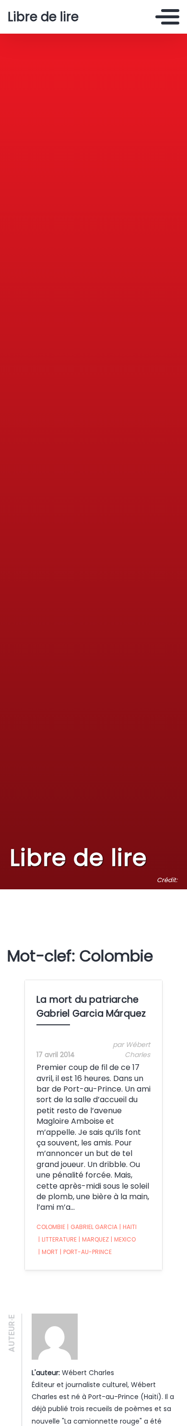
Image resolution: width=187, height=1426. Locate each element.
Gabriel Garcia (92, 1227)
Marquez (94, 1239)
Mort (48, 1252)
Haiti (128, 1227)
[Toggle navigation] (167, 17)
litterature (57, 1239)
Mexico (123, 1239)
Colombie (50, 1227)
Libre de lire (43, 17)
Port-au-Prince (86, 1252)
